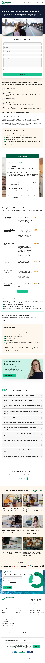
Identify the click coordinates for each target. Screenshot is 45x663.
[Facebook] (32, 600)
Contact (29, 2)
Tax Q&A (3, 612)
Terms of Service (21, 658)
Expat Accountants (19, 606)
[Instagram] (43, 600)
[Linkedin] (37, 600)
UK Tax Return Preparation (7, 218)
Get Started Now (22, 291)
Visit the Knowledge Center (37, 491)
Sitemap (34, 632)
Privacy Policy (13, 581)
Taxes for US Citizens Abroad (6, 619)
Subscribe (36, 646)
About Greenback (19, 605)
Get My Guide (8, 587)
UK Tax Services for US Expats (36, 608)
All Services (4, 8)
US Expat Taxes (4, 617)
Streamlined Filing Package (35, 610)
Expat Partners (18, 612)
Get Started (36, 2)
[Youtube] (40, 600)
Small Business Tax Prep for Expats (36, 614)
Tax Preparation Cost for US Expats (37, 612)
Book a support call (9, 375)
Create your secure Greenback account (17, 162)
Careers (17, 608)
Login (25, 2)
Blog (2, 610)
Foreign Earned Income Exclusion (7, 623)
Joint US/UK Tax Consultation (8, 271)
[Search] (21, 3)
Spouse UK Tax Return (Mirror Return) (9, 230)
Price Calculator (4, 605)
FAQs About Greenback (19, 632)
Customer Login (28, 632)
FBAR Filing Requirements (6, 627)
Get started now (22, 478)
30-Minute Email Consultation (8, 284)
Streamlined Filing (4, 621)
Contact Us (11, 632)
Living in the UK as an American (7, 625)
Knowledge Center (4, 606)
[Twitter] (35, 600)
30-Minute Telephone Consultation (9, 261)
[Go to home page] (7, 598)
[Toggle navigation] (43, 2)
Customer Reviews (19, 610)
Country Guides (4, 608)
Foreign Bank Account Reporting (36, 606)
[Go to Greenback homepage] (6, 2)
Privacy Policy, (9, 71)
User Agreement (30, 658)
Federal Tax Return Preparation (36, 605)
